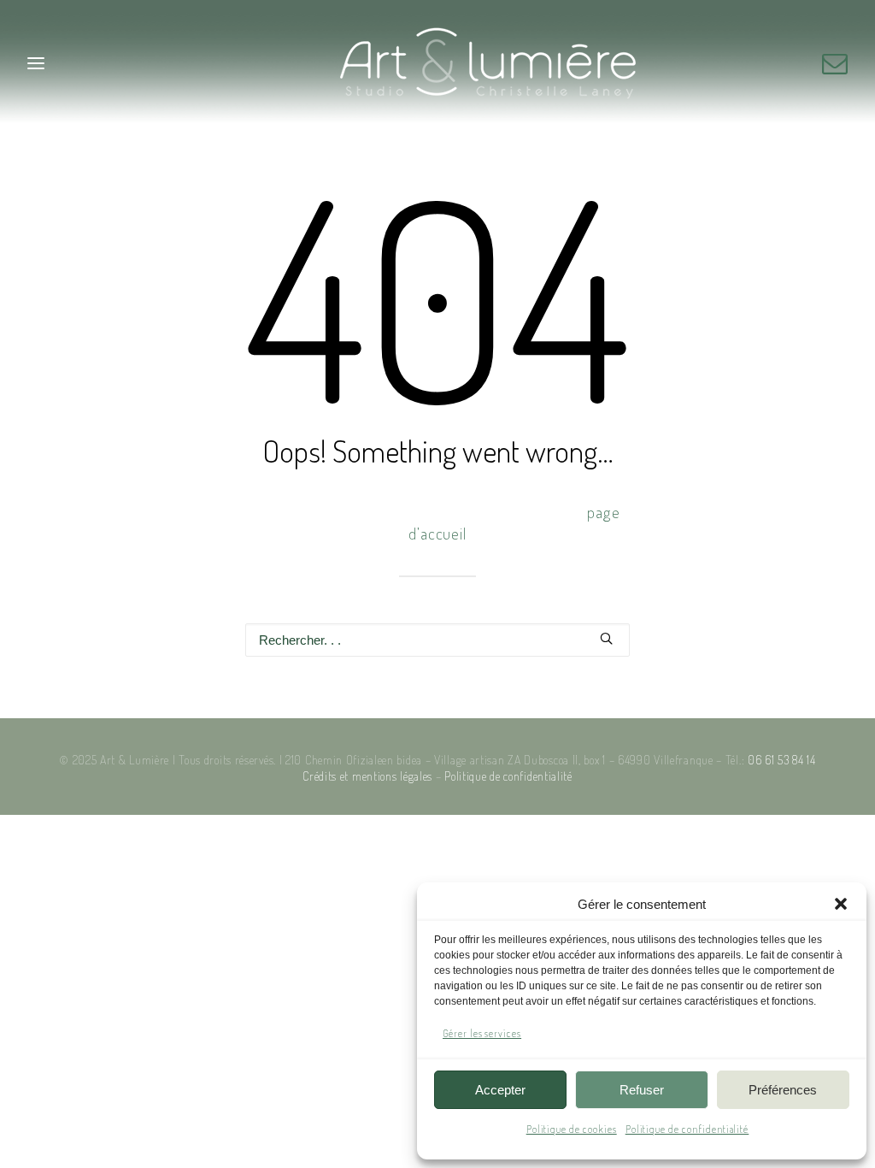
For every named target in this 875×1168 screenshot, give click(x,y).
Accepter (500, 1089)
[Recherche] (437, 640)
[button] (840, 903)
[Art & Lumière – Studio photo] (437, 63)
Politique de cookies (571, 1129)
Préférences (783, 1089)
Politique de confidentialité (687, 1129)
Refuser (642, 1089)
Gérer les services (482, 1033)
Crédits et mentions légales (367, 776)
